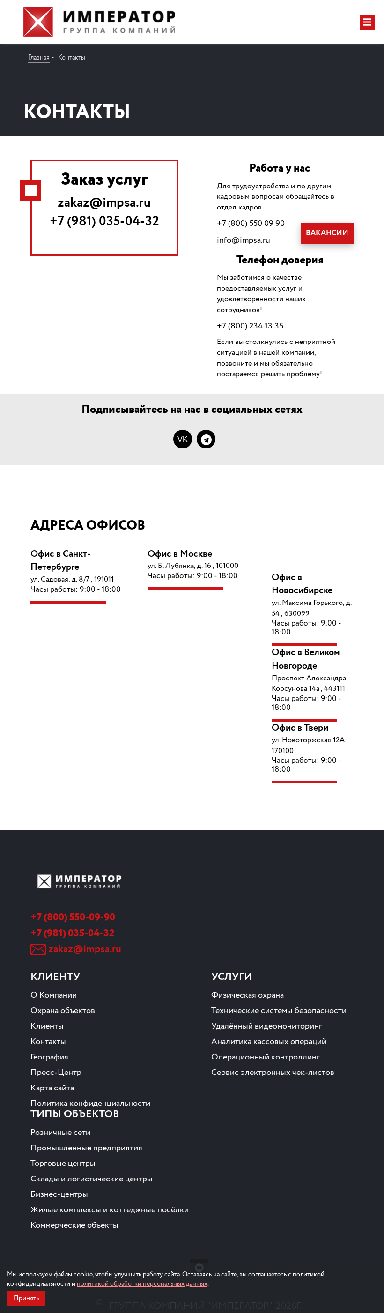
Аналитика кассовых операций (268, 1042)
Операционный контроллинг (265, 1057)
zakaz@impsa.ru (104, 203)
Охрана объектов (62, 1011)
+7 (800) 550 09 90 (251, 223)
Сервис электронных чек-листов (272, 1073)
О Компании (53, 995)
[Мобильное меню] (367, 22)
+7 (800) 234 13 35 (250, 326)
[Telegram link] (206, 439)
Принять (26, 1298)
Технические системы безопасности (279, 1011)
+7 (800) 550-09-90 (72, 917)
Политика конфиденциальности (90, 1103)
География (49, 1057)
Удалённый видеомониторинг (266, 1026)
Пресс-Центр (55, 1073)
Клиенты (47, 1026)
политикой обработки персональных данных (142, 1284)
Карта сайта (52, 1088)
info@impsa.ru (243, 240)
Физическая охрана (247, 995)
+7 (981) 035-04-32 (104, 221)
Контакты (48, 1042)
